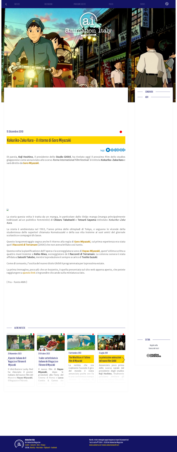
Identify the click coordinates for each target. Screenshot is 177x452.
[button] (123, 360)
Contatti (33, 445)
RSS (38, 445)
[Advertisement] (66, 109)
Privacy (43, 445)
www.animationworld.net (110, 445)
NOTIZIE (17, 4)
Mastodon (39, 447)
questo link (29, 272)
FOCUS (111, 4)
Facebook (54, 447)
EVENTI (142, 4)
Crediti (27, 445)
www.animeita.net (95, 445)
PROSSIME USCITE (80, 4)
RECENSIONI (48, 4)
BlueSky (32, 447)
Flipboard (47, 447)
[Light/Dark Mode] (6, 4)
